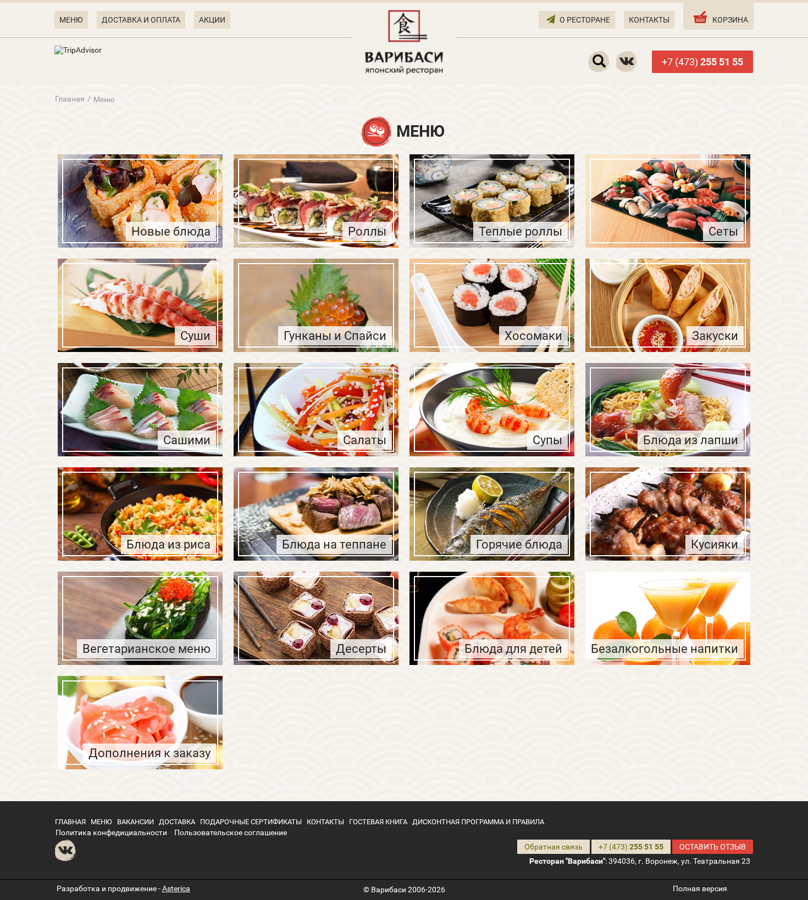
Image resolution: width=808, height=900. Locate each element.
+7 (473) (702, 62)
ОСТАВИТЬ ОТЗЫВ (712, 846)
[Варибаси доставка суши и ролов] (404, 41)
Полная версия (700, 888)
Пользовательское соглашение (230, 832)
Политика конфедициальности (111, 832)
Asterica (176, 888)
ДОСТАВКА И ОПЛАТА (141, 19)
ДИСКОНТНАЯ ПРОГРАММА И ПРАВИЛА (478, 822)
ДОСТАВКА (177, 822)
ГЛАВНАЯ (70, 822)
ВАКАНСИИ (135, 822)
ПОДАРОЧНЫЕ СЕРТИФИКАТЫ (251, 822)
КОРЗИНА (730, 19)
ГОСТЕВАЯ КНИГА (378, 822)
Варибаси (388, 889)
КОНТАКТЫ (649, 19)
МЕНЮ (71, 19)
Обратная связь (553, 846)
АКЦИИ (212, 19)
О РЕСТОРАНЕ (585, 19)
